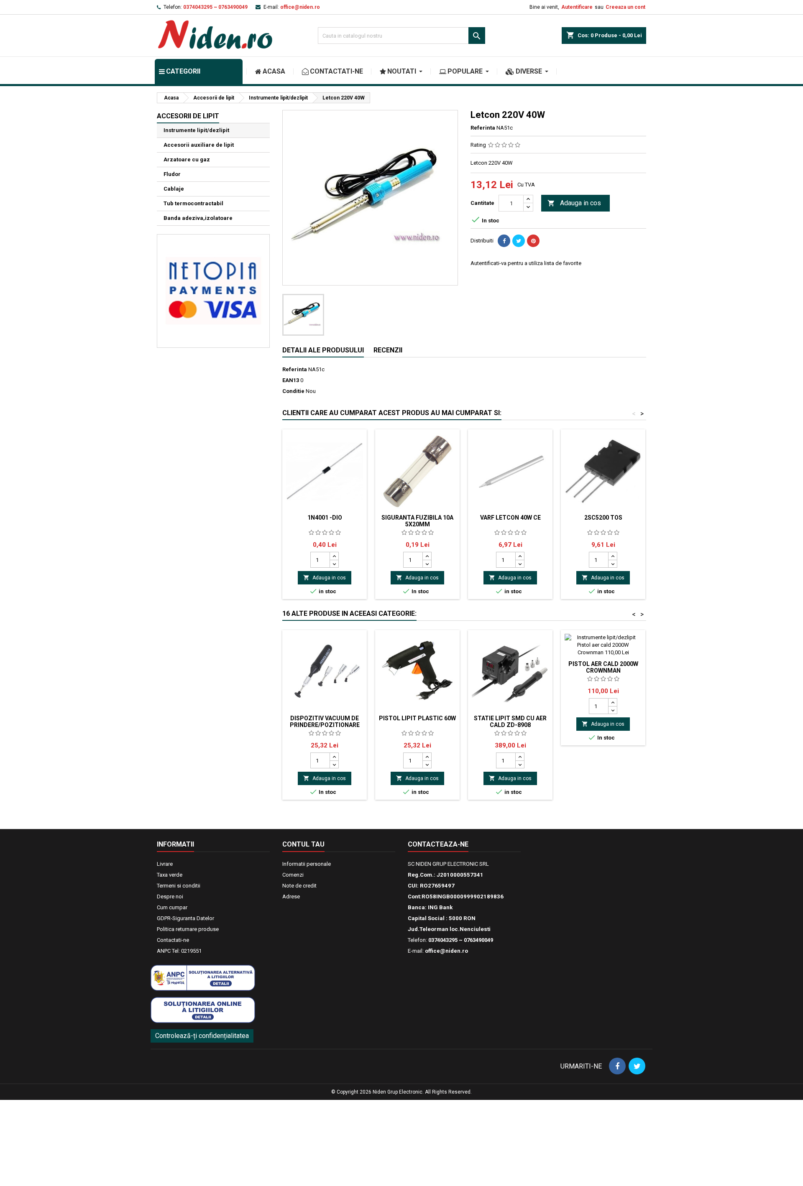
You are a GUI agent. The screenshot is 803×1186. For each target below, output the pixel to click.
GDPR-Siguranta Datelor (185, 918)
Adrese (291, 896)
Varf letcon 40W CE (510, 517)
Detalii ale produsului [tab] (323, 350)
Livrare (165, 864)
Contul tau (303, 844)
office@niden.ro (300, 7)
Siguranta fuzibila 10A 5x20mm (417, 521)
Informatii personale (306, 864)
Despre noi (170, 896)
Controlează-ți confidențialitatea (202, 1036)
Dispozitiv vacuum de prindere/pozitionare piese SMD (325, 725)
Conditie (293, 391)
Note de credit (299, 885)
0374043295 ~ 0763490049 (215, 7)
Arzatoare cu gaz (187, 159)
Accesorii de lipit (188, 116)
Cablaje (174, 189)
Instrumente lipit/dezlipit (196, 130)
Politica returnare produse (188, 929)
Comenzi (293, 875)
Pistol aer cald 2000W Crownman (603, 667)
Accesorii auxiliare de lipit (199, 145)
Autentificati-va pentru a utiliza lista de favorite (526, 263)
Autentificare (577, 7)
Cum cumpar (172, 907)
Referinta (483, 128)
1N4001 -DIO (324, 517)
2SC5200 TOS (603, 517)
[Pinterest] (533, 241)
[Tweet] (518, 241)
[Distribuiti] (504, 241)
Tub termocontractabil (193, 203)
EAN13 (290, 380)
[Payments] (213, 290)
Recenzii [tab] (387, 350)
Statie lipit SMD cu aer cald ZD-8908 (510, 721)
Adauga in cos (574, 203)
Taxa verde (169, 875)
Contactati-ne (173, 940)
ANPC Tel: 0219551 (179, 951)
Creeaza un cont (625, 7)
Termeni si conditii (178, 885)
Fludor (172, 174)
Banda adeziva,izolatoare (198, 218)
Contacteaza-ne (438, 844)
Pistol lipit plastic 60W (417, 718)
